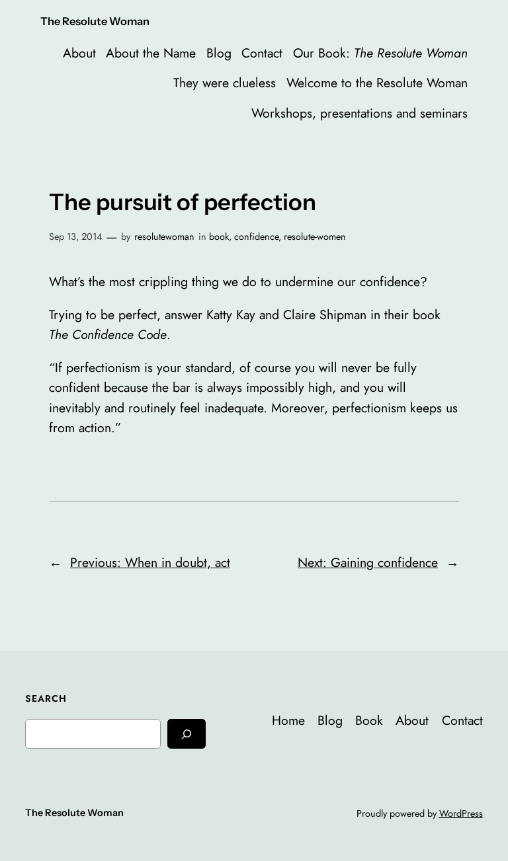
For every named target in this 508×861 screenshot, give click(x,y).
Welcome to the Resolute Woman (377, 82)
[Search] (186, 734)
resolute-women (315, 236)
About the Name (151, 53)
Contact (261, 53)
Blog (219, 53)
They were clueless (224, 82)
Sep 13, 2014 (75, 236)
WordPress (461, 813)
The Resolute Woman (94, 21)
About (79, 53)
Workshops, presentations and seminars (359, 113)
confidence (256, 236)
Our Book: (380, 53)
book (219, 236)
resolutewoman (164, 236)
